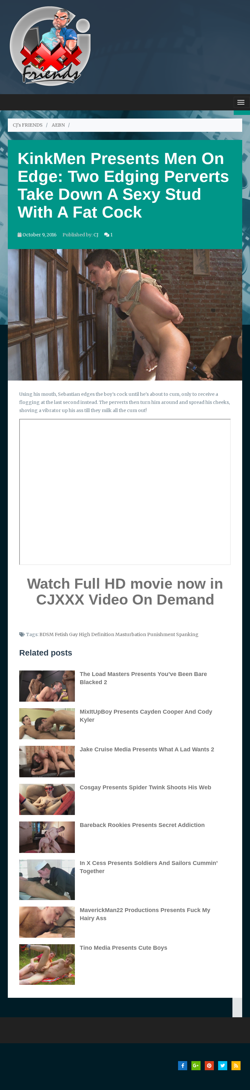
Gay (73, 634)
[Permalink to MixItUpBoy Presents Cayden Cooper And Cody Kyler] (49, 723)
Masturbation (130, 634)
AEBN (58, 125)
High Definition (96, 634)
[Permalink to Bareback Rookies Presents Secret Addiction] (49, 837)
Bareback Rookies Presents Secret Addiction (142, 825)
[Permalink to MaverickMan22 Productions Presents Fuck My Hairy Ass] (49, 922)
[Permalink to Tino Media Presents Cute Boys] (49, 964)
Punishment (161, 634)
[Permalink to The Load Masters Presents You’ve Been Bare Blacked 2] (49, 686)
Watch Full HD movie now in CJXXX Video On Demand (125, 591)
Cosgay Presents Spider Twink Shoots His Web (145, 787)
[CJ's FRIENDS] (50, 45)
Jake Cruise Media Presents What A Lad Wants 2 (147, 749)
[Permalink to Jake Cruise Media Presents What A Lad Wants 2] (49, 761)
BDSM (46, 634)
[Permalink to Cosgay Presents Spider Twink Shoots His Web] (49, 799)
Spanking (187, 634)
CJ (95, 235)
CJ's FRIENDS (28, 125)
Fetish (61, 634)
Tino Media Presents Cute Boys (123, 948)
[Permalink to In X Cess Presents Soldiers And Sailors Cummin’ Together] (49, 879)
